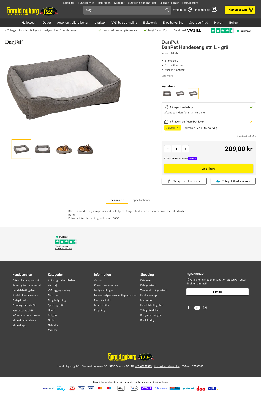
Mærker (52, 330)
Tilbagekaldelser (150, 310)
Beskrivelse (117, 200)
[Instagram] (205, 308)
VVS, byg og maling (124, 22)
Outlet (46, 22)
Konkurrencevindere (106, 285)
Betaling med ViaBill (24, 305)
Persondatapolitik (22, 310)
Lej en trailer (101, 305)
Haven (218, 22)
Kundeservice (86, 2)
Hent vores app (149, 295)
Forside (23, 30)
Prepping (99, 310)
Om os (98, 280)
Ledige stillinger (169, 2)
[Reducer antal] (167, 148)
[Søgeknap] (167, 10)
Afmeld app (19, 325)
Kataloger (68, 2)
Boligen (234, 22)
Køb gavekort (148, 285)
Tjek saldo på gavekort (153, 290)
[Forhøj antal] (185, 148)
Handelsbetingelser (24, 290)
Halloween (29, 22)
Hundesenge (69, 30)
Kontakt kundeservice (25, 295)
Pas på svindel (102, 300)
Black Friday (147, 320)
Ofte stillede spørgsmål (26, 280)
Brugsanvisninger (150, 315)
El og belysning (173, 22)
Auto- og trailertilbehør (73, 22)
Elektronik (150, 22)
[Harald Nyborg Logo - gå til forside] (32, 11)
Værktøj (100, 22)
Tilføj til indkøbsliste (186, 181)
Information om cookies (26, 315)
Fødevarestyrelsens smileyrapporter (115, 295)
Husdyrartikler (50, 30)
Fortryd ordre (190, 2)
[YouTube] (197, 308)
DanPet (170, 42)
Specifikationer (141, 200)
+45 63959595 (143, 366)
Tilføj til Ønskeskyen (236, 181)
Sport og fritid (198, 22)
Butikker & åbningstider (142, 2)
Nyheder (119, 2)
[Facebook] (189, 308)
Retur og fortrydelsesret (26, 285)
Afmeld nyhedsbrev (24, 320)
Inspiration (104, 2)
